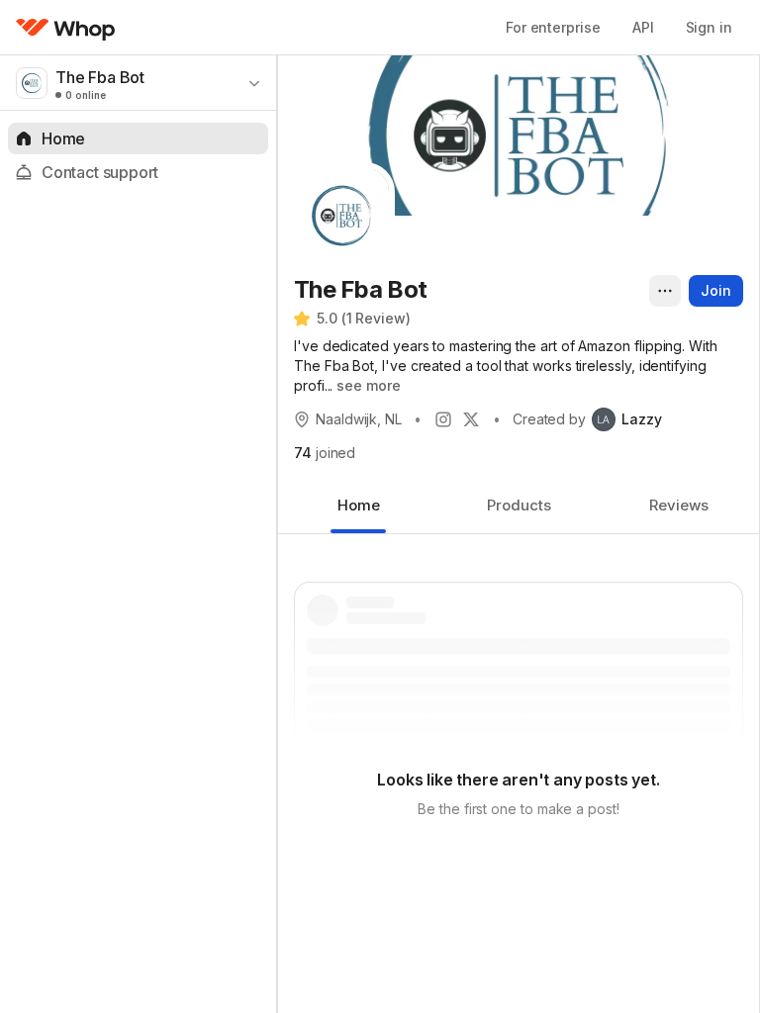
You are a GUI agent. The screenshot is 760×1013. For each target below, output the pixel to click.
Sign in (709, 27)
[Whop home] (66, 27)
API (643, 27)
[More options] (665, 291)
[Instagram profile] (443, 419)
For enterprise (553, 27)
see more (368, 385)
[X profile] (471, 419)
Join (716, 290)
